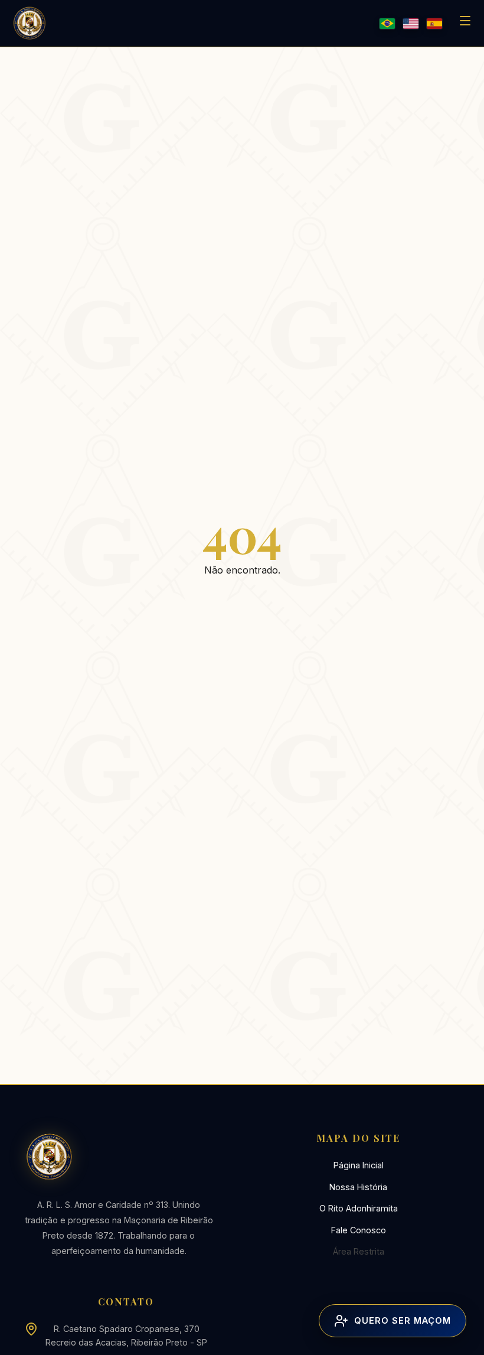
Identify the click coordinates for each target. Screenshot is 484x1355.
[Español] (434, 24)
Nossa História (358, 1187)
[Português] (387, 24)
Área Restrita (358, 1251)
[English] (411, 24)
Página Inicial (358, 1165)
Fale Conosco (358, 1230)
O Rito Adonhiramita (358, 1208)
